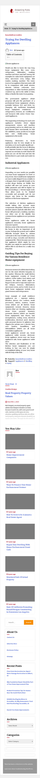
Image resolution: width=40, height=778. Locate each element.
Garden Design (11, 389)
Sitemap (10, 656)
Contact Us (10, 637)
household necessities (13, 35)
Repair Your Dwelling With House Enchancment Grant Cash (18, 547)
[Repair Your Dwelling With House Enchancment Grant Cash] (20, 531)
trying (9, 363)
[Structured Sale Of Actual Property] (20, 564)
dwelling (29, 361)
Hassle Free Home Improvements (18, 710)
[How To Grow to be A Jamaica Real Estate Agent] (20, 501)
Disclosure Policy (12, 650)
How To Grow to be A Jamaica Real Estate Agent (18, 516)
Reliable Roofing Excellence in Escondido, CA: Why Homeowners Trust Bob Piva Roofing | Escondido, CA (20, 701)
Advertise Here (12, 644)
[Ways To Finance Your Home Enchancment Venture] (20, 471)
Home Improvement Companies (15, 456)
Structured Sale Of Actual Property (17, 578)
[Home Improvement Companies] (20, 441)
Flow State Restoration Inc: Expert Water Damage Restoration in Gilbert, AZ (20, 673)
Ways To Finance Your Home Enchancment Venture (18, 486)
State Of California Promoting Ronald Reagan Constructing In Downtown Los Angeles (19, 609)
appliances (20, 361)
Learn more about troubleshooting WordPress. (19, 769)
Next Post (9, 384)
